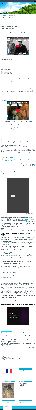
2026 (10, 402)
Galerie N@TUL (22, 385)
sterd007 (11, 157)
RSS (10, 406)
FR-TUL (2, 3)
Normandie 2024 (22, 370)
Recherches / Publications (5, 15)
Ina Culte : (2, 100)
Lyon (5, 81)
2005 (11, 160)
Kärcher (9, 159)
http (26, 164)
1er (5, 160)
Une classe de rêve (22, 378)
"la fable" (33, 165)
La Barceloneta (22, 386)
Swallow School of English (23, 383)
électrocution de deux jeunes (17, 159)
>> (13, 402)
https (9, 78)
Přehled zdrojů (22, 402)
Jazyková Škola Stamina (23, 384)
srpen (8, 402)
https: (4, 337)
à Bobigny (7, 255)
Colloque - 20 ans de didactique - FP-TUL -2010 (27, 379)
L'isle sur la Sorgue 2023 (23, 371)
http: (5, 152)
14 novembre (9, 160)
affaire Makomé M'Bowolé (24, 219)
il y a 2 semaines (6, 331)
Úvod (1, 15)
